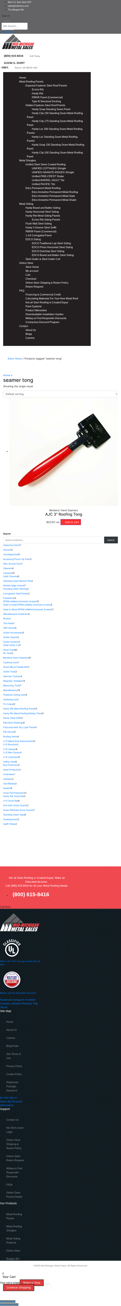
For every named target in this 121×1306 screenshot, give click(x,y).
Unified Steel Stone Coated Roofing (46, 164)
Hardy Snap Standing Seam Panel (51, 109)
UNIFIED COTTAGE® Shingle (49, 168)
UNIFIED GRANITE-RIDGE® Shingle (53, 172)
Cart (28, 275)
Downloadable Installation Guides (44, 314)
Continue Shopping (19, 1287)
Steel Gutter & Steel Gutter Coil (43, 259)
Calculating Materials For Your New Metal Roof (52, 298)
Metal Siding (26, 204)
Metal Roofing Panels (31, 81)
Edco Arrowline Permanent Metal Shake (54, 200)
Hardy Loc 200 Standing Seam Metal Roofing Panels (54, 131)
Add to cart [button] (72, 522)
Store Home (32, 267)
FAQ (21, 290)
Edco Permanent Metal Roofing (43, 188)
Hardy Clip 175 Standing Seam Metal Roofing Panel (55, 123)
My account (32, 271)
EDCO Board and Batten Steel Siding (53, 255)
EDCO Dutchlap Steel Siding (48, 251)
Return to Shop (31, 1282)
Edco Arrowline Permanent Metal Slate (53, 196)
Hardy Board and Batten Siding (43, 207)
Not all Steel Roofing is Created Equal (47, 302)
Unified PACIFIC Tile (43, 184)
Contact (23, 326)
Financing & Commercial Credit (43, 294)
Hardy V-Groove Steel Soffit (41, 227)
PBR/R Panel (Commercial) (47, 97)
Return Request (34, 286)
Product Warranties (36, 310)
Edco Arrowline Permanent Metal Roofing (55, 192)
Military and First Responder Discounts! (18, 993)
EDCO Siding (33, 239)
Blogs (29, 334)
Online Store (26, 263)
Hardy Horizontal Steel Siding (42, 211)
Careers (30, 338)
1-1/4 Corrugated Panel (39, 235)
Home (22, 77)
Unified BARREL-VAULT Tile (48, 180)
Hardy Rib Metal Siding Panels (43, 215)
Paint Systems (34, 306)
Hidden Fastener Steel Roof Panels (45, 105)
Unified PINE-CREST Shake (48, 176)
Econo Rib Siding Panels (46, 219)
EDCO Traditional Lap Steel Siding (51, 243)
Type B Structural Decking (46, 101)
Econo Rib (38, 89)
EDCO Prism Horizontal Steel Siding (52, 247)
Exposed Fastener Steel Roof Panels (46, 85)
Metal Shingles (27, 160)
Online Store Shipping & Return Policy (47, 282)
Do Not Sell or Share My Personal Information (11, 1101)
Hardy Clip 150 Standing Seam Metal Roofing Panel (55, 115)
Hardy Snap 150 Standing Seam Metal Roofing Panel (55, 146)
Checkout (31, 278)
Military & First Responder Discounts (46, 318)
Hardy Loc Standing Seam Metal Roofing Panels (52, 138)
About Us (31, 330)
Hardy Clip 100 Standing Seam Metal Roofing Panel (55, 154)
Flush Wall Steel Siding (39, 223)
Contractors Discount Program (42, 322)
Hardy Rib (37, 93)
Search (6, 15)
